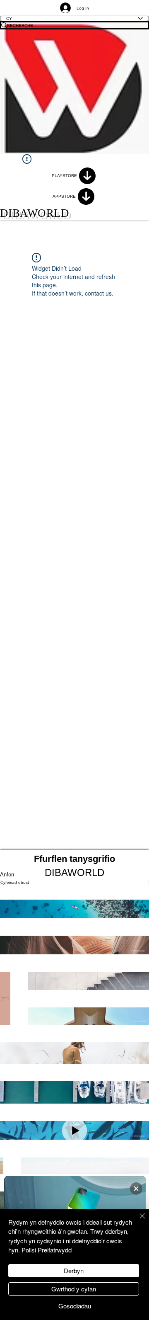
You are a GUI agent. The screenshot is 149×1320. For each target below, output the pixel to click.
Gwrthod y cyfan (73, 1288)
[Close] (137, 1221)
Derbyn (74, 1270)
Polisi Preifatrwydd (47, 1249)
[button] (74, 909)
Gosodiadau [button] (74, 1305)
